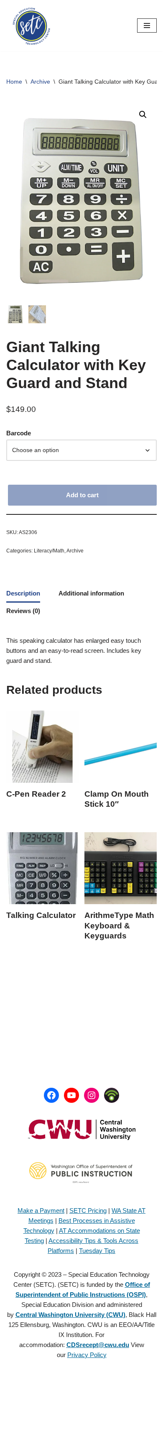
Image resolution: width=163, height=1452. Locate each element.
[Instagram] (91, 1095)
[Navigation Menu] (147, 25)
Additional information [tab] (91, 593)
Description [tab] (23, 593)
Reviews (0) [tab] (23, 610)
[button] (142, 114)
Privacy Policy (87, 1354)
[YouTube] (71, 1095)
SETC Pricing (88, 1210)
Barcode (18, 433)
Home (14, 81)
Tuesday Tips (97, 1250)
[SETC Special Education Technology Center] (31, 26)
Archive (40, 81)
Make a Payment (41, 1210)
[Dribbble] (111, 1095)
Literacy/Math (49, 551)
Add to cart (82, 494)
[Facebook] (51, 1095)
